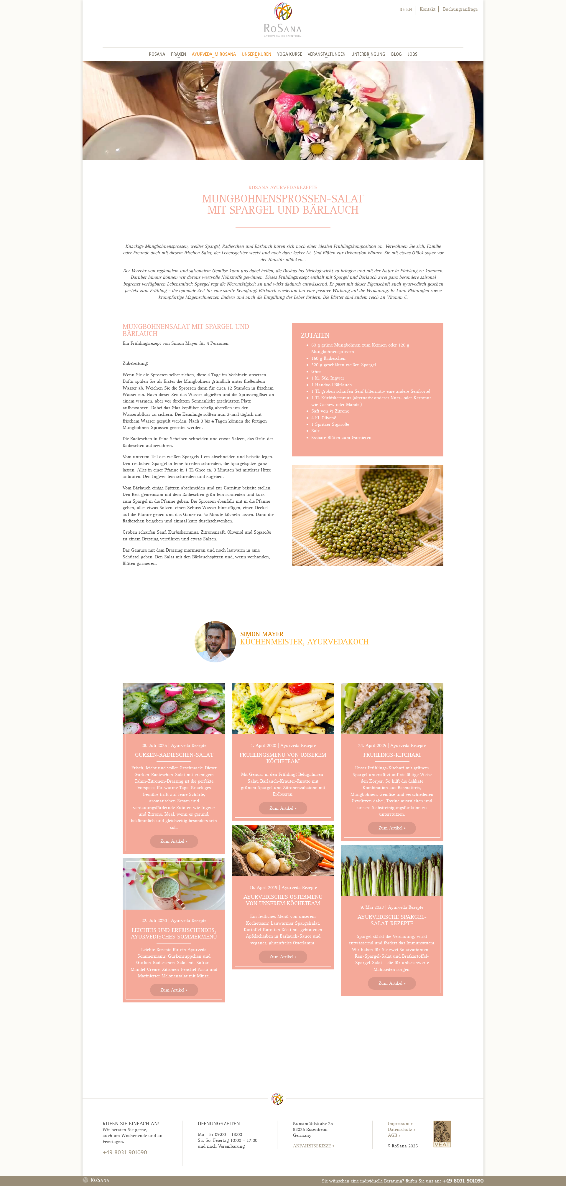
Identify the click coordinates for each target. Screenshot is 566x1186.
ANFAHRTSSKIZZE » (313, 1146)
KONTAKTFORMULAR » (126, 1163)
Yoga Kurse (289, 54)
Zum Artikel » (173, 841)
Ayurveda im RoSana (214, 54)
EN (409, 9)
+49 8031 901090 (462, 1180)
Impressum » (400, 1123)
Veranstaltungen (326, 54)
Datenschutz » (401, 1129)
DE (402, 9)
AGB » (394, 1135)
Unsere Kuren (256, 54)
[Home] (283, 19)
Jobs (412, 54)
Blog (396, 54)
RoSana (157, 54)
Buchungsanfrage (460, 9)
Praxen (178, 54)
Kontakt (427, 9)
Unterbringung (368, 54)
